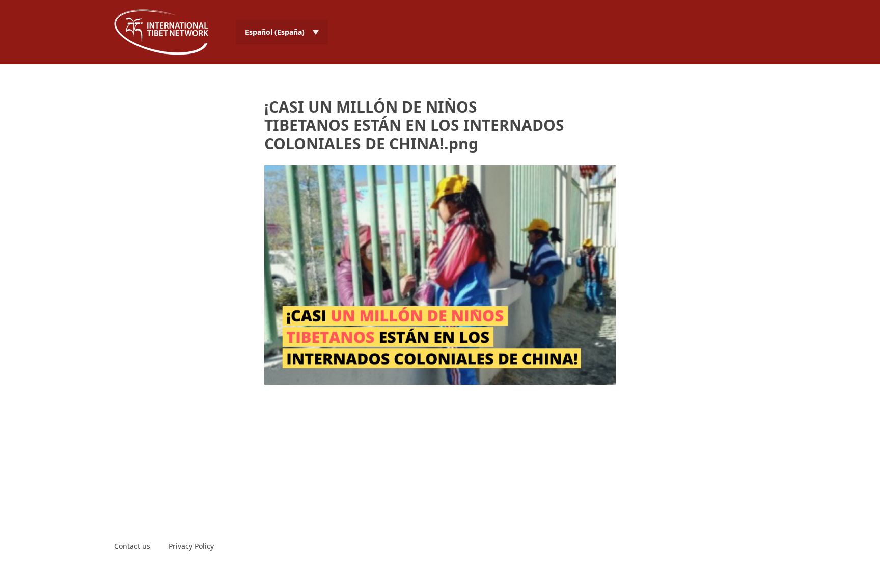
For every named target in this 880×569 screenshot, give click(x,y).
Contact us (132, 546)
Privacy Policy (191, 546)
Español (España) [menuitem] (275, 32)
